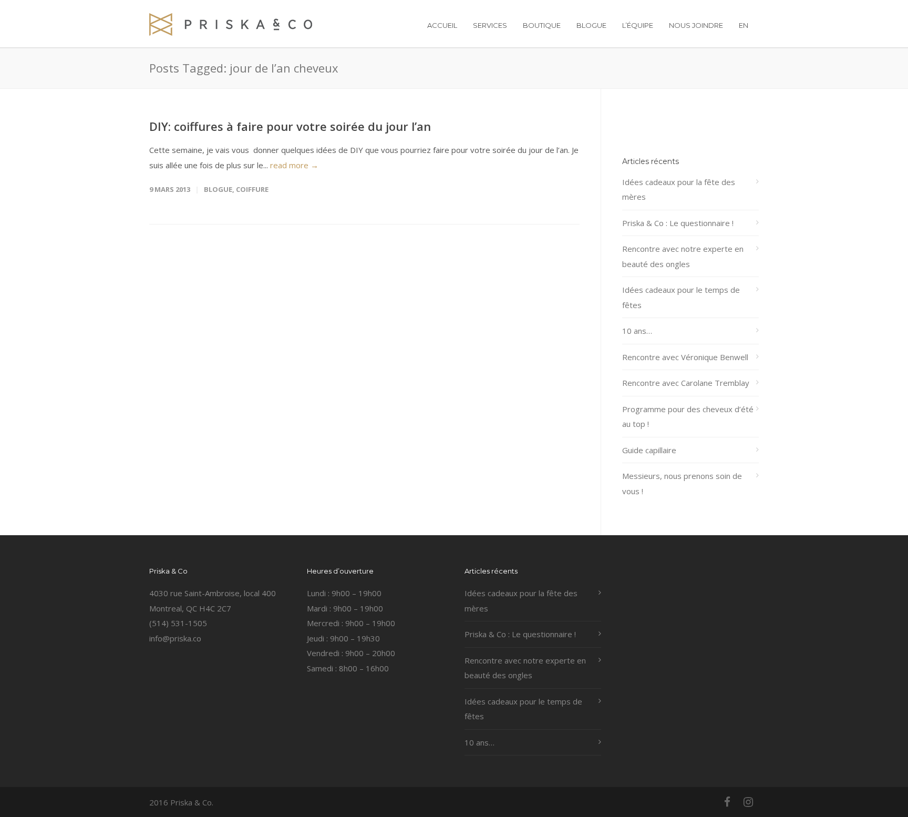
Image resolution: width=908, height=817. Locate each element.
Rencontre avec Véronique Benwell (685, 357)
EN (743, 25)
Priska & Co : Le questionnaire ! (678, 223)
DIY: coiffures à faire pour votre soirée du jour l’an (290, 126)
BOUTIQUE (542, 25)
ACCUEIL (442, 25)
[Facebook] (727, 801)
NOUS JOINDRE (696, 25)
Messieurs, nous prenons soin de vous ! (682, 483)
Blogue (218, 189)
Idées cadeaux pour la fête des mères (678, 189)
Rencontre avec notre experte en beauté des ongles (683, 256)
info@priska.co (175, 638)
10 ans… (637, 330)
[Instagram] (748, 801)
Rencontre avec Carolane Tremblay (685, 382)
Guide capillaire (649, 450)
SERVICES (490, 25)
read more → (294, 165)
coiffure (252, 189)
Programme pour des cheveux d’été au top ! (688, 417)
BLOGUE (591, 25)
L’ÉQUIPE (637, 25)
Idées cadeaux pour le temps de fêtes (681, 297)
